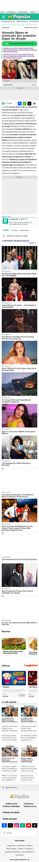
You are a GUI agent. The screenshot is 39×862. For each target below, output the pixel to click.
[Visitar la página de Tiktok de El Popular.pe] (34, 825)
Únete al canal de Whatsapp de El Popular (21, 43)
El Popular (9, 103)
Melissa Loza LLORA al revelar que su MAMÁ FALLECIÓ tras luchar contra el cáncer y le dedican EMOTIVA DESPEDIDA (20, 49)
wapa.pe (20, 849)
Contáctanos (28, 804)
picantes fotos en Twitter (23, 115)
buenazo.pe (28, 849)
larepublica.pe (11, 845)
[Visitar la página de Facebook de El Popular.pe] (4, 825)
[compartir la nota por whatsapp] (25, 104)
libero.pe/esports (11, 849)
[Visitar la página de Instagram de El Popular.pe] (16, 825)
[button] (3, 17)
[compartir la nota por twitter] (29, 104)
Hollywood (15, 230)
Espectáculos (22, 21)
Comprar (22, 695)
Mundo (33, 12)
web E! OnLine (9, 124)
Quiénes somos (11, 804)
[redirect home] (19, 796)
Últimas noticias (8, 21)
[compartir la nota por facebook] (20, 104)
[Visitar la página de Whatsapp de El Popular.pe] (22, 825)
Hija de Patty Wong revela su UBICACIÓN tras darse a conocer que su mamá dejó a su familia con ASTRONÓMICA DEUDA (19, 56)
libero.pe (29, 845)
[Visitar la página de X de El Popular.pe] (10, 825)
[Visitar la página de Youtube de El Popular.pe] (28, 825)
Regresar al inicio (11, 787)
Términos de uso (30, 806)
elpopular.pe (21, 845)
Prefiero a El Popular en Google (17, 236)
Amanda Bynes (24, 230)
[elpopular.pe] (19, 19)
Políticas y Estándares (11, 806)
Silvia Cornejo (23, 12)
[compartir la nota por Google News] (34, 104)
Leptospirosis (11, 12)
